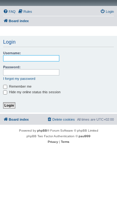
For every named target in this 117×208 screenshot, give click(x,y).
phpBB (42, 130)
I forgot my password (19, 78)
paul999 (84, 136)
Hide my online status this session (34, 92)
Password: (12, 67)
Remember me (20, 86)
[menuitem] (9, 11)
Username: (12, 53)
